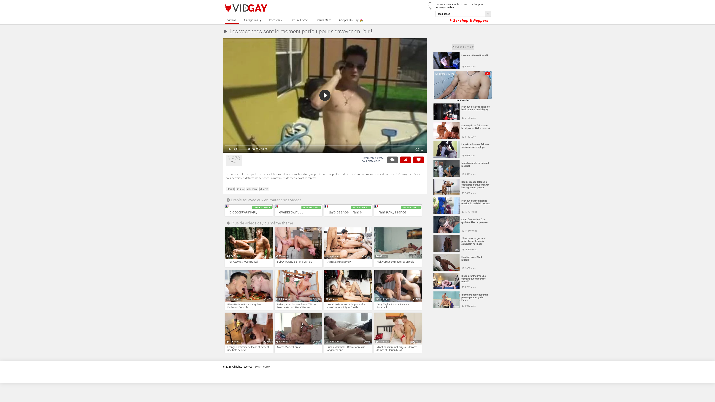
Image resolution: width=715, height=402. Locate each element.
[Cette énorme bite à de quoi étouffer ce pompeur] (446, 232)
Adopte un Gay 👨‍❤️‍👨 (351, 20)
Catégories (251, 20)
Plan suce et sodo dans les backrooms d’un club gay (475, 108)
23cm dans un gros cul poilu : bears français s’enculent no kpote (473, 241)
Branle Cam (323, 20)
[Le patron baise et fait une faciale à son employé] (446, 157)
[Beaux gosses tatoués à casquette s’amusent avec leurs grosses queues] (446, 194)
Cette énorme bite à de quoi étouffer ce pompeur (474, 221)
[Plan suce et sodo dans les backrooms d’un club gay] (446, 119)
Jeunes (240, 189)
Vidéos (231, 20)
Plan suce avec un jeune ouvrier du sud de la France (475, 202)
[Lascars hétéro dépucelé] (446, 68)
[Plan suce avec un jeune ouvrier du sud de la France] (446, 213)
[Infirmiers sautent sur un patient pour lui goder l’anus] (446, 307)
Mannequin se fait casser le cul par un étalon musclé (475, 127)
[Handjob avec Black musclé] (446, 270)
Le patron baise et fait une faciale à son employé (475, 146)
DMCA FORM (262, 366)
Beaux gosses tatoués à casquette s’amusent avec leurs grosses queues (475, 185)
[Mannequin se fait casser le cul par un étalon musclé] (446, 138)
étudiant (264, 189)
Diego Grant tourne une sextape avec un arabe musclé (473, 279)
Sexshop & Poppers (470, 20)
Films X (230, 189)
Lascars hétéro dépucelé (474, 55)
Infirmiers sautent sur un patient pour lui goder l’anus (474, 297)
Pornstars (275, 20)
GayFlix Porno (299, 20)
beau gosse (252, 189)
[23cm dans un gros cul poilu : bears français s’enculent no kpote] (446, 251)
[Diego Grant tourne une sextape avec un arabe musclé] (446, 288)
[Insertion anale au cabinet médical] (446, 176)
